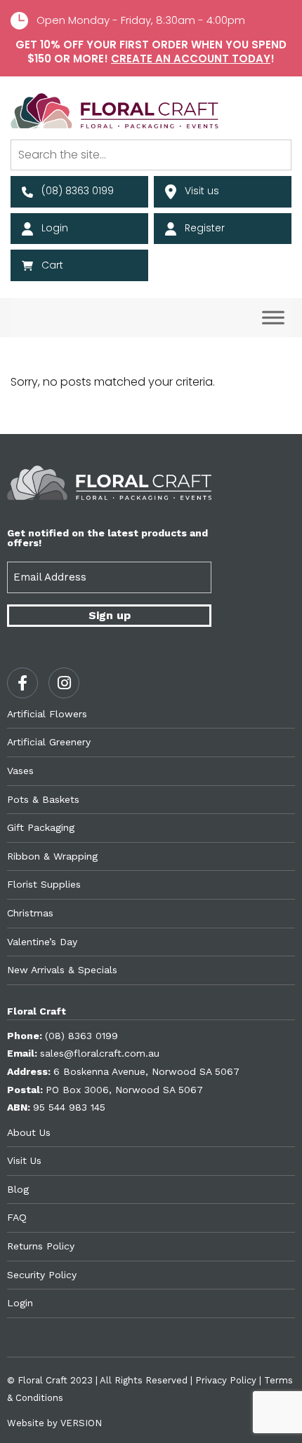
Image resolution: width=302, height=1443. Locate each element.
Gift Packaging (40, 827)
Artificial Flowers (47, 713)
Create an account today (190, 58)
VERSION (81, 1423)
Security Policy (42, 1274)
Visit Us (24, 1160)
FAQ (17, 1217)
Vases (20, 770)
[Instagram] (63, 683)
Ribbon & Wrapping (52, 856)
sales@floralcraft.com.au (99, 1053)
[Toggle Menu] (273, 318)
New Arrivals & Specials (62, 969)
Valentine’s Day (42, 941)
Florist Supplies (44, 884)
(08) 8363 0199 (81, 1035)
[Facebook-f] (22, 683)
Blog (18, 1189)
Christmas (30, 913)
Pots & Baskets (43, 799)
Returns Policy (40, 1246)
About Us (29, 1132)
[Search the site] (151, 155)
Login (20, 1302)
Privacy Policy (225, 1380)
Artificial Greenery (49, 741)
